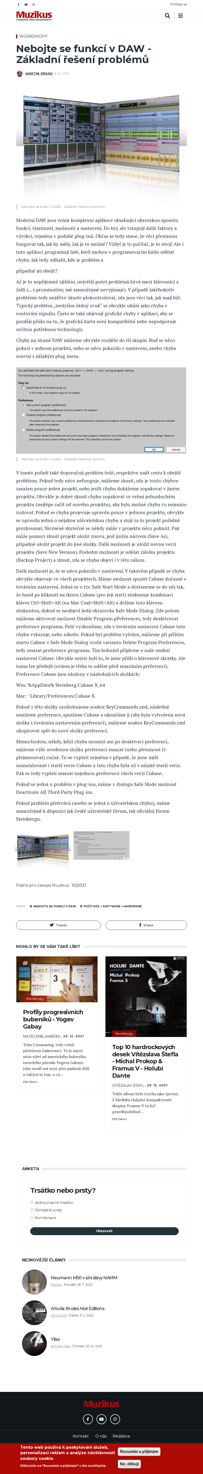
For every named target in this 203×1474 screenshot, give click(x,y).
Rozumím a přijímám (139, 1451)
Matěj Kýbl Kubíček (41, 1036)
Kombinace (45, 1218)
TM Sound (59, 1315)
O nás (100, 1436)
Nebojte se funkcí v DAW (54, 906)
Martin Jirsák (38, 73)
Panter (56, 1284)
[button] (58, 925)
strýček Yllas (60, 1346)
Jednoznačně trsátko (54, 1202)
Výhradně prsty (48, 1210)
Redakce (121, 1436)
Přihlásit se (178, 4)
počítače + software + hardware (113, 906)
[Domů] (34, 15)
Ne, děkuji (129, 1464)
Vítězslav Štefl (128, 1085)
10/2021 (79, 885)
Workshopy (33, 36)
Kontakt (81, 1436)
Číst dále (30, 1082)
